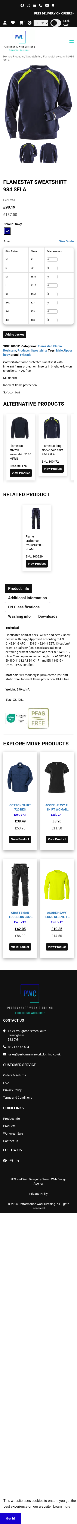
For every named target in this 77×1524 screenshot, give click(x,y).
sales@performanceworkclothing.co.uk (34, 1054)
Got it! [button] (10, 1518)
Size (7, 241)
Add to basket (14, 334)
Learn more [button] (61, 1506)
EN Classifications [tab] (24, 607)
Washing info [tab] (19, 616)
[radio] (7, 231)
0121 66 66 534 (18, 1047)
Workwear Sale (13, 1133)
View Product (21, 473)
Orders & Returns (14, 1075)
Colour (8, 224)
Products (18, 56)
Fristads (25, 354)
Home (6, 56)
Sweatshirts (33, 56)
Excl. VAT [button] (66, 23)
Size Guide (66, 241)
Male (59, 350)
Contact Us (10, 1141)
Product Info (11, 1118)
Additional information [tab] (27, 598)
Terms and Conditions (17, 1097)
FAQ (6, 1082)
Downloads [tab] (47, 616)
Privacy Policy (12, 1090)
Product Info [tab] (18, 588)
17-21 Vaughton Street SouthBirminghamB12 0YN (27, 1035)
